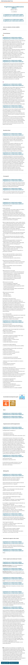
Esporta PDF (6, 662)
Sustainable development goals (10, 396)
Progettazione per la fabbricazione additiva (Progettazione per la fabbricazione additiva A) (13, 15)
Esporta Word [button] (15, 662)
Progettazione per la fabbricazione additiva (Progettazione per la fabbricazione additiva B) (13, 20)
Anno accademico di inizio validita (11, 27)
